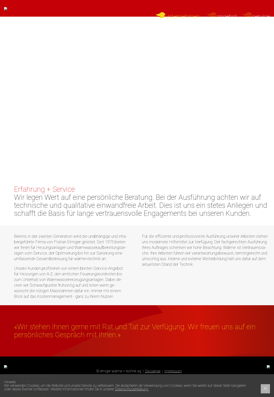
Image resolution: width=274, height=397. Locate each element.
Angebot (226, 16)
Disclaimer (153, 371)
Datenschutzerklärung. (132, 389)
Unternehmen (182, 16)
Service (261, 16)
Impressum (173, 371)
